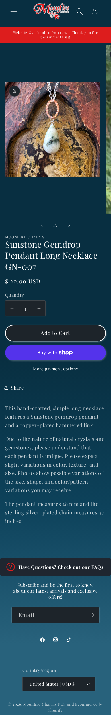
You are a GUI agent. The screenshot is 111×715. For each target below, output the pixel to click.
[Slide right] (69, 225)
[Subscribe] (91, 615)
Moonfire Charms (40, 704)
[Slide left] (42, 225)
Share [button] (17, 387)
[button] (13, 11)
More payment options (55, 369)
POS (62, 704)
